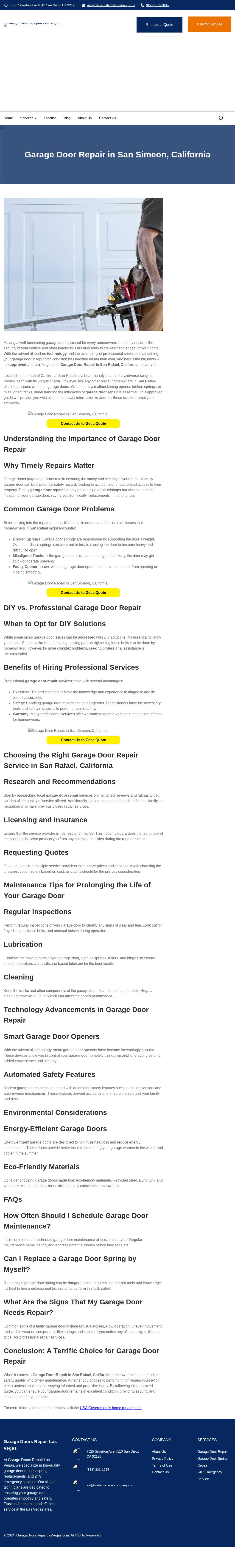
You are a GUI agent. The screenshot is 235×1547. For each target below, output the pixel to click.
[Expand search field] (221, 118)
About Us (159, 1452)
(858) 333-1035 (157, 5)
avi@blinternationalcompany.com (111, 5)
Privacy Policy (162, 1458)
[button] (83, 423)
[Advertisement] (117, 77)
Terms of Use (162, 1465)
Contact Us (160, 1472)
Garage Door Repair (212, 1452)
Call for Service (209, 24)
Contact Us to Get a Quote (83, 423)
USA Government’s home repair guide (111, 1408)
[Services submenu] (35, 118)
